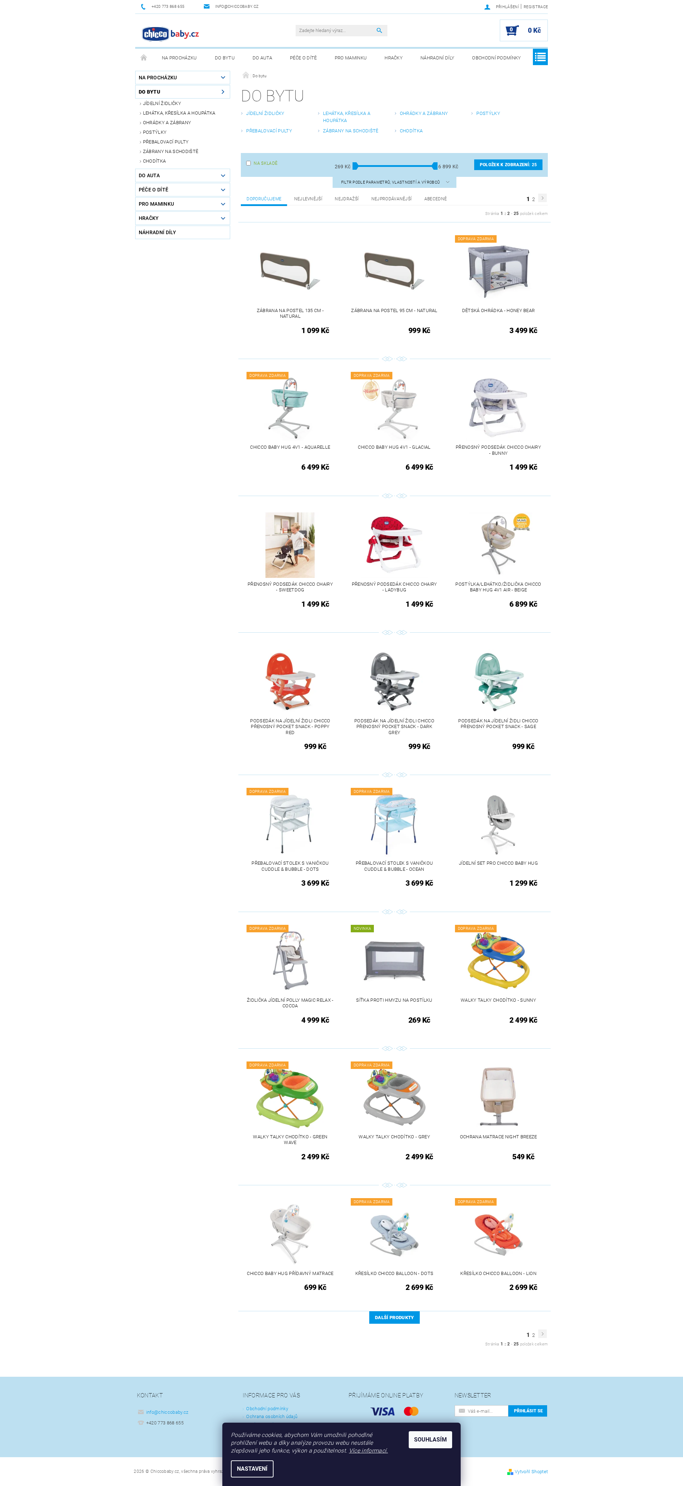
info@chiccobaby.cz (167, 1412)
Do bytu (225, 57)
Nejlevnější (308, 198)
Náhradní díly (437, 57)
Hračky (394, 57)
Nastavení (252, 1468)
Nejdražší (347, 198)
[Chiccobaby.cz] (171, 34)
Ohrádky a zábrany (167, 122)
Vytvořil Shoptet (531, 1471)
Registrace (536, 7)
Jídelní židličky (162, 103)
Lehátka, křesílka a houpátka (179, 113)
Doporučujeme (264, 198)
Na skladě (265, 163)
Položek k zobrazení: (508, 164)
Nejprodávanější (391, 198)
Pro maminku (351, 57)
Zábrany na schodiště (170, 151)
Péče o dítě (303, 57)
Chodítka (154, 161)
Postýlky (155, 132)
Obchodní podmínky (496, 57)
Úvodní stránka (144, 58)
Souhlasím (430, 1439)
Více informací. (368, 1450)
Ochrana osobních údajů (271, 1416)
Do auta (262, 57)
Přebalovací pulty (166, 141)
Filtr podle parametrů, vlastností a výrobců (391, 182)
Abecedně (435, 198)
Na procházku (179, 57)
